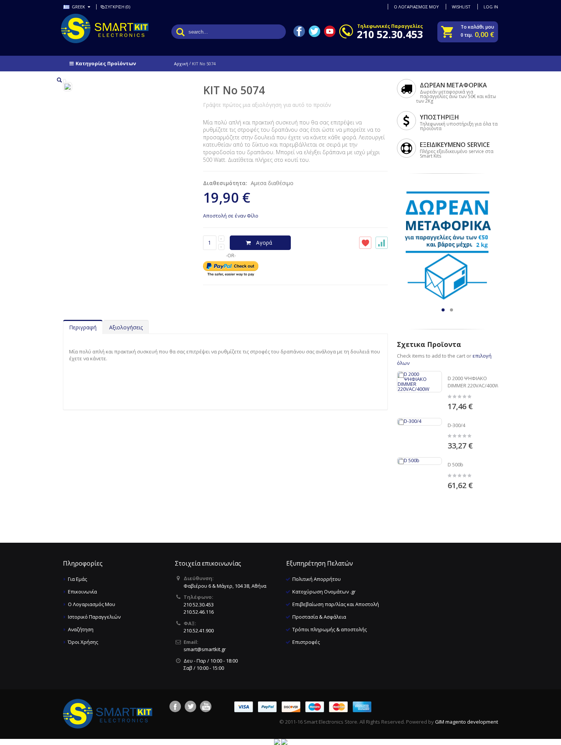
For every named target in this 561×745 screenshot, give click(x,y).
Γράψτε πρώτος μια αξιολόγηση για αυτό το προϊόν (267, 104)
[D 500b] (419, 461)
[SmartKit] (93, 28)
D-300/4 (456, 425)
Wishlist (461, 7)
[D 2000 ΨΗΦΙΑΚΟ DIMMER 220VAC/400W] (419, 381)
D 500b (455, 464)
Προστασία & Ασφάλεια (319, 616)
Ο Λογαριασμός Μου (91, 604)
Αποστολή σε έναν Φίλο (230, 215)
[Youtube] (205, 706)
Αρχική (181, 63)
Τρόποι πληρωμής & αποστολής (329, 629)
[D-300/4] (419, 422)
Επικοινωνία (82, 591)
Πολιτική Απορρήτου (316, 579)
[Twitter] (190, 706)
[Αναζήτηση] (180, 31)
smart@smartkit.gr (205, 649)
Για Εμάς (77, 579)
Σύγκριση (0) (117, 7)
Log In (491, 7)
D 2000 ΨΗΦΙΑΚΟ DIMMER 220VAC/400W (473, 382)
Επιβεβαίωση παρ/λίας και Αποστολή (335, 604)
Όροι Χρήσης (83, 642)
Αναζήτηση (81, 629)
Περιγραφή (83, 327)
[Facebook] (175, 706)
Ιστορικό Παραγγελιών (94, 616)
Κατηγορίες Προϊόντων (106, 63)
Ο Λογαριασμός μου (416, 7)
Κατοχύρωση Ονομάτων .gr (324, 591)
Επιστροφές (306, 642)
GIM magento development (466, 721)
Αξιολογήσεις (126, 327)
